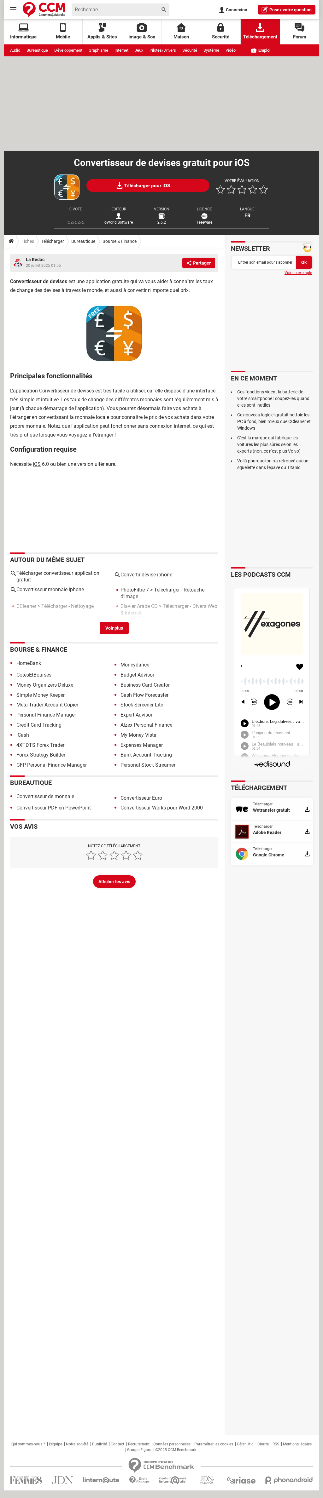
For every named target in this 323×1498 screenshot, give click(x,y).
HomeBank (28, 663)
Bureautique (37, 50)
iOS (37, 464)
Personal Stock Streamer (147, 765)
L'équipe (55, 1444)
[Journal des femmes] (26, 1480)
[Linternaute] (101, 1480)
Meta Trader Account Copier (47, 705)
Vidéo (231, 50)
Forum (299, 37)
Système (211, 50)
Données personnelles (172, 1444)
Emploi (263, 50)
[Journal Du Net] (62, 1480)
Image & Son (141, 37)
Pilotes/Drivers (163, 50)
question (290, 9)
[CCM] (44, 9)
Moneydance (134, 665)
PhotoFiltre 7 (134, 590)
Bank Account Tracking (146, 755)
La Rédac (35, 259)
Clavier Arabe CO (139, 606)
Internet (121, 50)
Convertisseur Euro (141, 798)
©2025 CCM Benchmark (175, 1450)
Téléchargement (260, 37)
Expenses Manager (141, 745)
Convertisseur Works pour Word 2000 (161, 808)
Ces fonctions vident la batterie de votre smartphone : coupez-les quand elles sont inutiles (273, 398)
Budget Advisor (137, 675)
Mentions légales (297, 1444)
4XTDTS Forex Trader (40, 745)
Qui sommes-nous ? (28, 1444)
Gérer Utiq (245, 1444)
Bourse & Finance (120, 241)
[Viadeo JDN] (206, 1480)
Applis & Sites (102, 37)
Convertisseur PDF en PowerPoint (53, 808)
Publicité (99, 1444)
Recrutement (139, 1444)
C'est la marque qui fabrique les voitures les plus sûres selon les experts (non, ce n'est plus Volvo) (269, 444)
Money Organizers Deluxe (44, 685)
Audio (15, 50)
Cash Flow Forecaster (144, 695)
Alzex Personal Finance (146, 725)
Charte (263, 1444)
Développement (68, 50)
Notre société (77, 1444)
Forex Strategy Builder (40, 755)
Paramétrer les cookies (213, 1444)
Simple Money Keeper (40, 695)
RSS (276, 1444)
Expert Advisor (136, 715)
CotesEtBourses (33, 675)
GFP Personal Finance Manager (51, 765)
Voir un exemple (298, 273)
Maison (181, 37)
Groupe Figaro (139, 1450)
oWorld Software (118, 222)
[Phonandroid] (289, 1480)
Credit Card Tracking (39, 725)
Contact (117, 1444)
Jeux (139, 50)
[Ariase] (240, 1480)
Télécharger (52, 241)
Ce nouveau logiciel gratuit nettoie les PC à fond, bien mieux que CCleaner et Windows (274, 421)
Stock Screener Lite (141, 705)
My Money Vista (138, 735)
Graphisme (98, 50)
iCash (22, 735)
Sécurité (189, 50)
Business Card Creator (145, 685)
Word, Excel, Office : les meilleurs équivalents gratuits (52, 626)
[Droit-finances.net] (139, 1480)
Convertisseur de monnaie (45, 796)
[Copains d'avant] (173, 1480)
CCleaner (26, 606)
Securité (220, 37)
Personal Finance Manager (46, 715)
